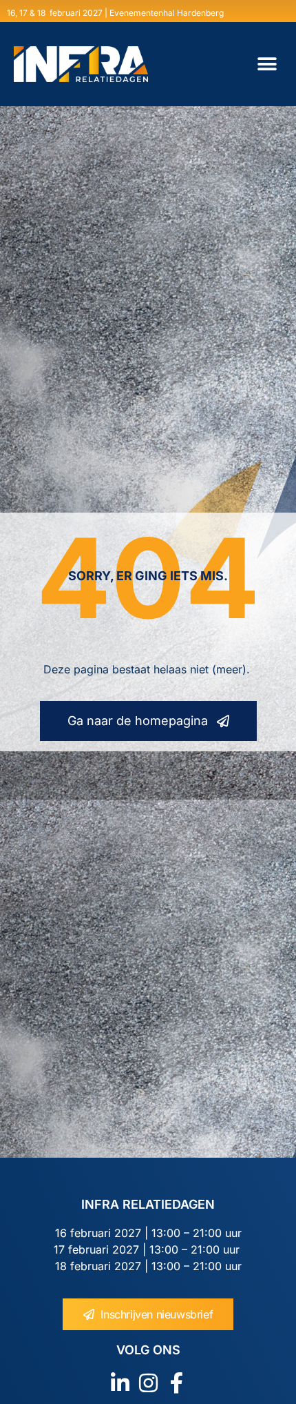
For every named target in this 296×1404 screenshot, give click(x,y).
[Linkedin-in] (120, 1383)
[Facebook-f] (176, 1383)
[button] (266, 64)
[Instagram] (148, 1383)
